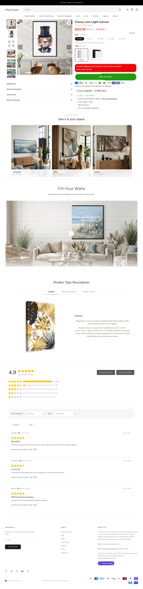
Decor (115, 16)
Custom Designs (64, 16)
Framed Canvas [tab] (68, 292)
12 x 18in (79, 39)
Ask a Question (125, 372)
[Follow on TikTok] (28, 571)
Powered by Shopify (62, 580)
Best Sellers (30, 16)
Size (77, 16)
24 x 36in (111, 39)
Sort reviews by (17, 414)
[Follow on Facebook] (6, 571)
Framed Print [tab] (88, 292)
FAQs (63, 539)
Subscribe (13, 547)
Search (63, 549)
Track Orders (65, 542)
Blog (62, 535)
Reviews (63, 546)
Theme (95, 16)
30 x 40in (122, 39)
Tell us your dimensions (109, 99)
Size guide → (132, 33)
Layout (106, 16)
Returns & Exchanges (14, 89)
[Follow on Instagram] (11, 571)
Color (86, 16)
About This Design (13, 100)
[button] (34, 381)
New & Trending (46, 16)
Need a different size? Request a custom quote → (90, 42)
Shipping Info (11, 84)
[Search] (120, 10)
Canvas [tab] (51, 292)
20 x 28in (101, 39)
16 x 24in (90, 39)
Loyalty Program (66, 532)
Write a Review (106, 372)
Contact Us (64, 553)
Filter (50, 414)
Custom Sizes (11, 95)
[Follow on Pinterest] (17, 571)
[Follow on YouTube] (22, 571)
